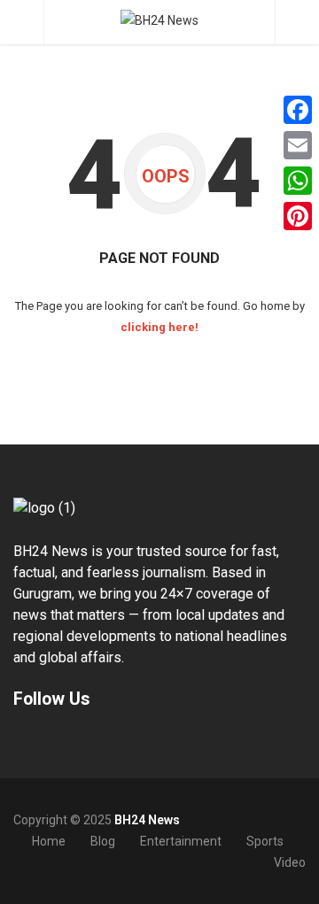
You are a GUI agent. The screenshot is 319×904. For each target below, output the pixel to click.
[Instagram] (51, 740)
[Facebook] (297, 109)
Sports (265, 841)
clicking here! (159, 327)
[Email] (297, 145)
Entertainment (181, 841)
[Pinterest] (297, 216)
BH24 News (147, 820)
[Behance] (34, 740)
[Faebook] (16, 740)
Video (290, 862)
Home (49, 841)
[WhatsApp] (297, 180)
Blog (102, 841)
